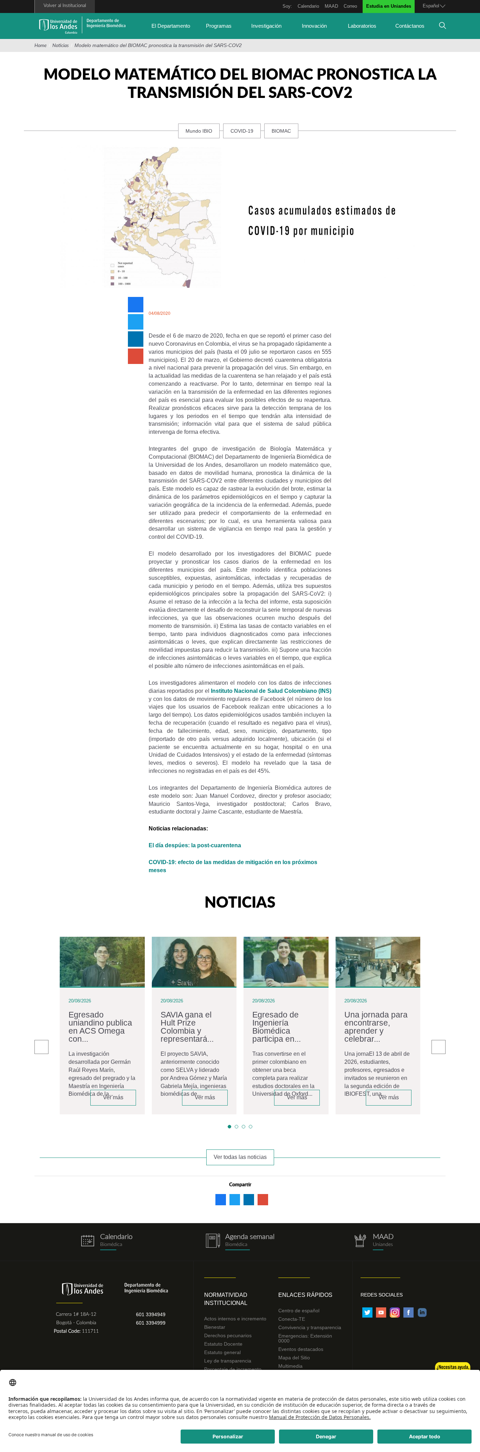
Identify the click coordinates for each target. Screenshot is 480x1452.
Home (40, 45)
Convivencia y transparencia (309, 1327)
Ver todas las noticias (240, 1157)
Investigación (266, 26)
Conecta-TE (291, 1319)
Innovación (314, 26)
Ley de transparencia (227, 1360)
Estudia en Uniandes (388, 6)
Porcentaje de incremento (232, 1369)
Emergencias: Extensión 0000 (305, 1338)
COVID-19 (242, 131)
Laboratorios (362, 26)
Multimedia (290, 1366)
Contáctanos (409, 26)
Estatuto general (222, 1352)
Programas (219, 26)
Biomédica (236, 1244)
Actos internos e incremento (235, 1318)
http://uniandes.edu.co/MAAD (373, 1242)
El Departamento (170, 26)
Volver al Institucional (65, 6)
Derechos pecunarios (228, 1335)
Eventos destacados (300, 1349)
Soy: (287, 6)
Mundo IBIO (199, 131)
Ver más (113, 1097)
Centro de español (298, 1310)
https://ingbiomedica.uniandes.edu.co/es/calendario (106, 1242)
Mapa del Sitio (294, 1357)
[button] (229, 1126)
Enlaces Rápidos (305, 1295)
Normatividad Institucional (225, 1299)
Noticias (60, 45)
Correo (350, 6)
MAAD (331, 6)
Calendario (308, 6)
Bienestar (214, 1327)
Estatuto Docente (223, 1343)
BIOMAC (281, 131)
